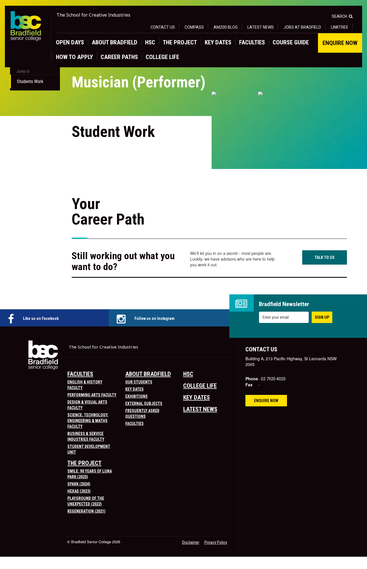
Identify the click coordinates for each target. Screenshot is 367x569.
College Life (162, 57)
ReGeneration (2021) (86, 511)
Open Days (70, 42)
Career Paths (119, 57)
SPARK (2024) (78, 484)
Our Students (138, 382)
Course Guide (291, 42)
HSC (150, 42)
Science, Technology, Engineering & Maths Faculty (87, 421)
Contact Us (163, 27)
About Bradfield (114, 42)
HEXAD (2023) (79, 491)
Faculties (252, 42)
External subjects (143, 403)
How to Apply (74, 57)
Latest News (260, 27)
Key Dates (218, 42)
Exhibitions (136, 396)
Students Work (30, 81)
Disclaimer (190, 542)
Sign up (322, 317)
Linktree (339, 27)
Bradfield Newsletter (284, 304)
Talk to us (325, 257)
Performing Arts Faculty (91, 395)
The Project (180, 42)
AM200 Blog (226, 27)
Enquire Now (340, 43)
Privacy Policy (215, 542)
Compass (194, 27)
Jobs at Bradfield (302, 27)
